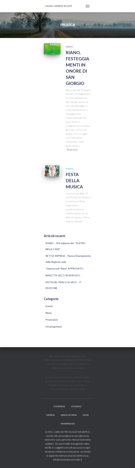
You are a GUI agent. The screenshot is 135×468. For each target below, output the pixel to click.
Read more (72, 149)
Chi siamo (76, 406)
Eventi (69, 46)
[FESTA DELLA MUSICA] (52, 170)
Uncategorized (54, 326)
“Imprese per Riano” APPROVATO (64, 268)
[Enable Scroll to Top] (128, 461)
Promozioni (52, 319)
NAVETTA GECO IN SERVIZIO (63, 275)
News (49, 312)
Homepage (59, 406)
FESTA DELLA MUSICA (74, 180)
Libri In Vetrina (69, 415)
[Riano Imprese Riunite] (60, 6)
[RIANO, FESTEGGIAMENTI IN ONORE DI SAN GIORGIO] (52, 48)
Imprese (50, 415)
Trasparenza (67, 423)
